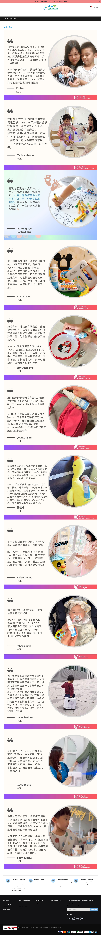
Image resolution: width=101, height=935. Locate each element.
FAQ (36, 906)
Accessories (22, 908)
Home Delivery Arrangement (42, 927)
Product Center (24, 901)
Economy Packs (23, 906)
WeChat (77, 918)
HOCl (36, 904)
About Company (7, 904)
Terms (59, 927)
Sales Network (56, 901)
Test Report (6, 906)
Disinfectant (22, 904)
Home (6, 19)
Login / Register (86, 7)
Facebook (69, 918)
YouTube (81, 918)
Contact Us (6, 910)
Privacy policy (54, 927)
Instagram (73, 918)
